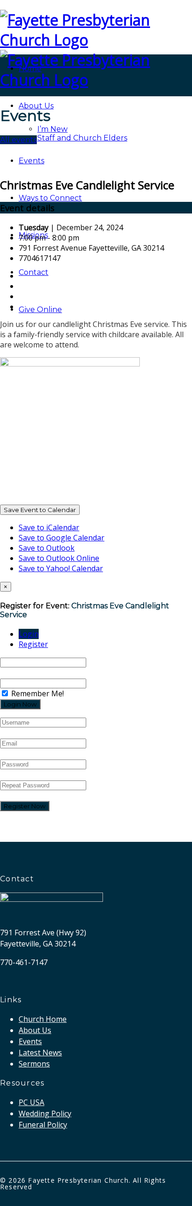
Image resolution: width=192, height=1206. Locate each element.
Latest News (40, 1052)
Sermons (34, 1064)
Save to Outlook (47, 548)
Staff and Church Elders (82, 137)
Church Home (43, 1019)
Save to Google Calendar (61, 538)
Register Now (25, 806)
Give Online (40, 309)
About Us (36, 105)
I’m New (52, 129)
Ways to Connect (50, 197)
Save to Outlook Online (59, 558)
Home (30, 68)
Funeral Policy (43, 1124)
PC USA (31, 1102)
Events (31, 160)
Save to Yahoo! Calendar (61, 568)
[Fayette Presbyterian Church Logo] (96, 40)
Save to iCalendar (49, 527)
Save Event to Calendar (40, 509)
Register (33, 644)
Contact (33, 272)
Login (29, 634)
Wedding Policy (45, 1113)
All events (18, 139)
